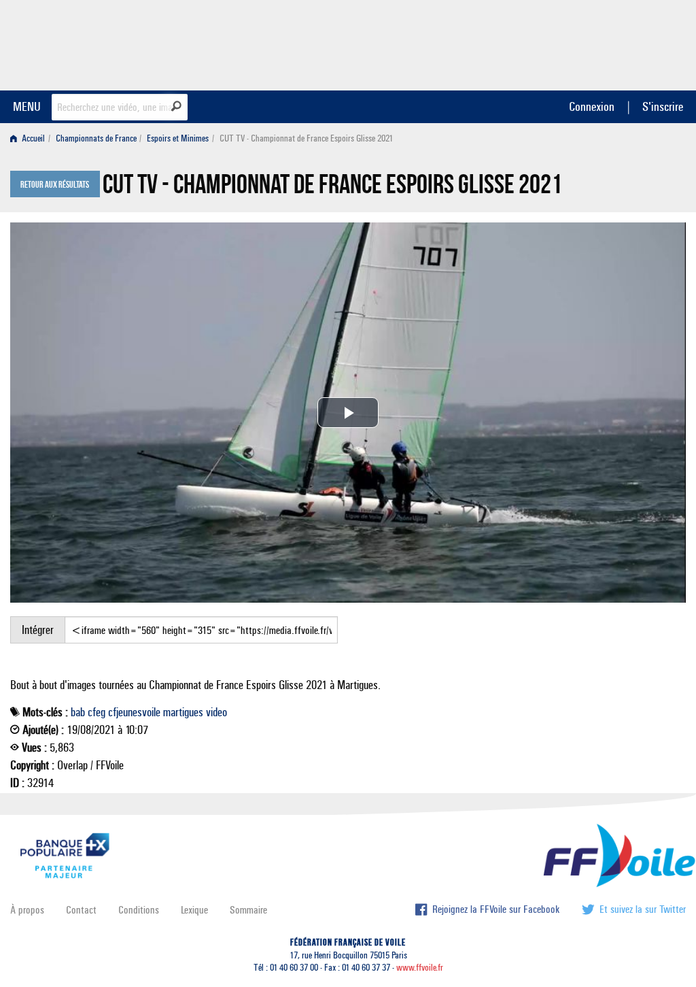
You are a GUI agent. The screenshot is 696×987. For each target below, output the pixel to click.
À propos (27, 909)
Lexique (194, 909)
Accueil (32, 138)
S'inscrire (662, 106)
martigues (183, 712)
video (216, 712)
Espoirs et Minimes (178, 138)
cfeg (96, 712)
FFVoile (600, 43)
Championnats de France (96, 138)
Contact (81, 909)
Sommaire (248, 909)
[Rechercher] (176, 106)
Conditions (138, 909)
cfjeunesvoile (134, 712)
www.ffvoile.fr (419, 967)
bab (78, 712)
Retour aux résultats (54, 185)
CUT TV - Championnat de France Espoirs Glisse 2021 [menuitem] (306, 138)
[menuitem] (30, 138)
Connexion (591, 106)
